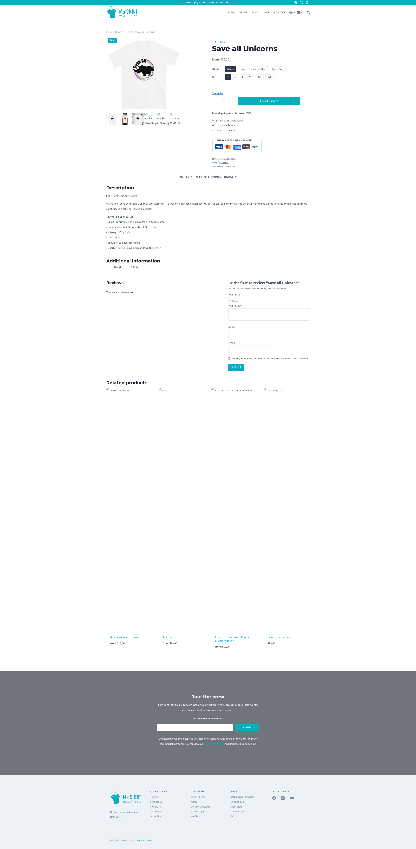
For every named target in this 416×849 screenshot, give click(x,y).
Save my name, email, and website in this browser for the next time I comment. (270, 358)
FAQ (232, 816)
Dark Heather (258, 69)
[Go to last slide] (108, 119)
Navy (242, 69)
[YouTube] (291, 798)
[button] (294, 12)
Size (214, 77)
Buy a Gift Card (197, 796)
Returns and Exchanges (242, 796)
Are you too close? (124, 637)
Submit (247, 727)
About (243, 12)
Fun (233, 166)
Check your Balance (200, 806)
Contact (279, 12)
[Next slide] (180, 119)
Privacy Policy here (214, 743)
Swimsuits (155, 806)
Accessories (156, 811)
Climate (227, 166)
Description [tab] (185, 176)
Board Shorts (157, 816)
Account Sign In (198, 811)
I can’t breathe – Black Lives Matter (232, 639)
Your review (235, 305)
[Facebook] (295, 2)
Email (232, 342)
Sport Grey (278, 69)
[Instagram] (307, 2)
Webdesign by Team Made (142, 840)
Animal (220, 166)
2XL (260, 77)
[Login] (292, 12)
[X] (301, 2)
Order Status (237, 806)
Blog (255, 12)
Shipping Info (237, 801)
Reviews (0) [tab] (230, 176)
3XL (269, 77)
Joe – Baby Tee (279, 637)
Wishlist (194, 801)
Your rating (235, 294)
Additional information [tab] (208, 176)
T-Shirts (218, 41)
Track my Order (238, 811)
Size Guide (217, 93)
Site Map (194, 816)
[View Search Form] (307, 12)
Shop (266, 12)
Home (231, 12)
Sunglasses (156, 801)
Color (215, 68)
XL (250, 77)
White (230, 69)
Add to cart (269, 101)
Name (232, 326)
